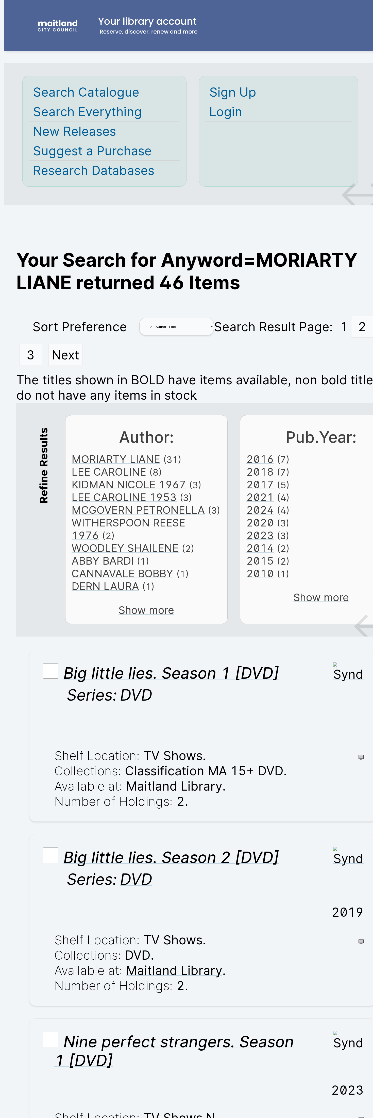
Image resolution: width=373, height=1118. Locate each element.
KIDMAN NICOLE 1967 (129, 484)
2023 (260, 535)
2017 (260, 484)
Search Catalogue (86, 92)
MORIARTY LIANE (116, 459)
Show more (146, 610)
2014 (260, 548)
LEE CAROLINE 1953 (124, 497)
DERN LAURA (105, 586)
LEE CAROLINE (109, 471)
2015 (260, 560)
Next (65, 354)
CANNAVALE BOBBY (122, 573)
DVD (136, 695)
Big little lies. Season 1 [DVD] (171, 673)
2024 (260, 510)
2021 (260, 497)
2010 (260, 573)
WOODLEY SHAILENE (125, 548)
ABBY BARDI (103, 560)
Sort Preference (79, 326)
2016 (260, 459)
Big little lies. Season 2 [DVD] (171, 857)
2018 (260, 471)
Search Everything (87, 111)
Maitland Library (174, 786)
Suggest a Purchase (92, 150)
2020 (260, 522)
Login (225, 111)
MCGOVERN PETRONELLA (138, 510)
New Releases (74, 131)
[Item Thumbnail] (348, 674)
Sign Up (232, 92)
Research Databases (93, 170)
